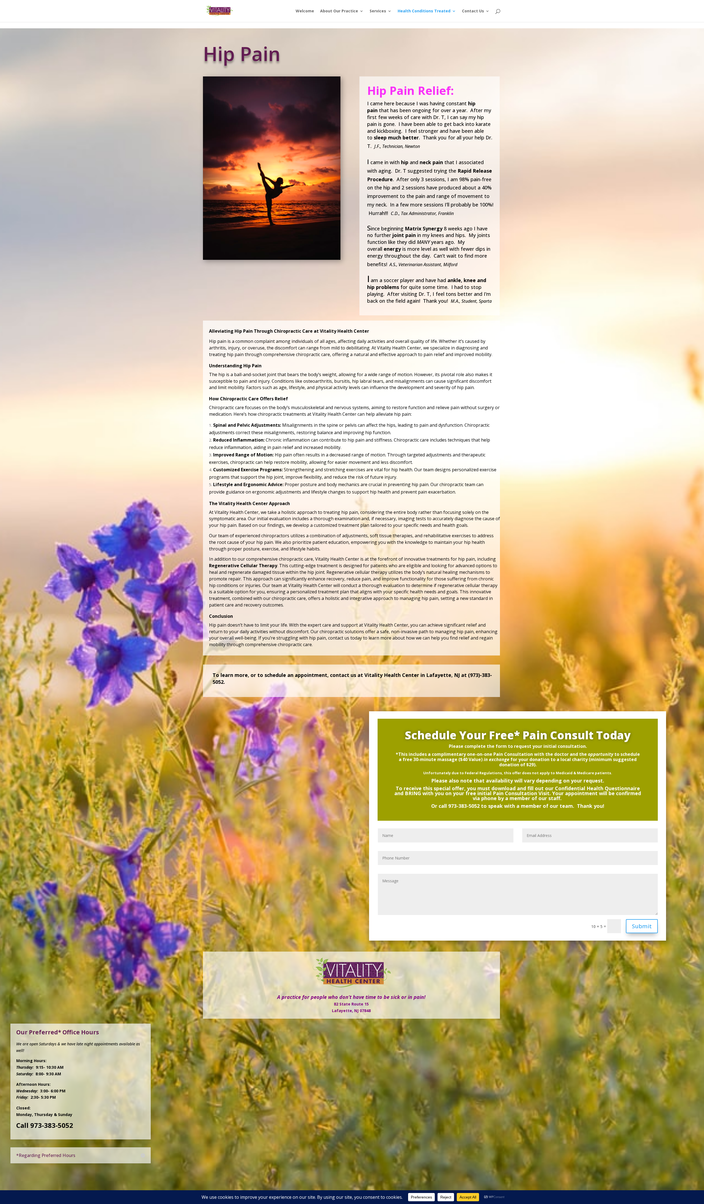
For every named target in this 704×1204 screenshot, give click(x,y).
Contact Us (473, 11)
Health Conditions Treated (424, 11)
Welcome (305, 11)
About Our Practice (339, 11)
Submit (642, 926)
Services (378, 11)
